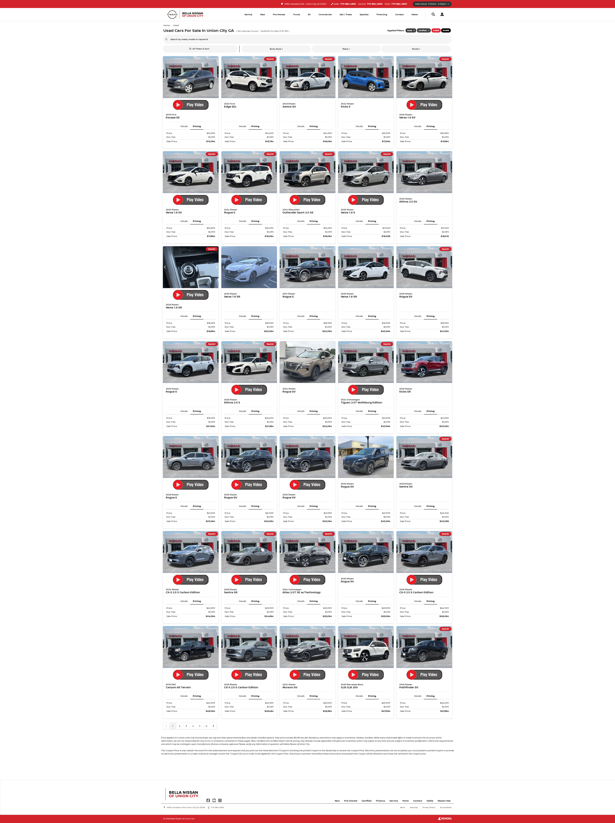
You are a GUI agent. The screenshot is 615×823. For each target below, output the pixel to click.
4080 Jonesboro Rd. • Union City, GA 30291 (305, 4)
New (262, 14)
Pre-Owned (279, 14)
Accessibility (446, 807)
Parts (405, 800)
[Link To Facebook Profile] (208, 800)
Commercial (325, 14)
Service (394, 800)
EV (309, 14)
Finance (380, 800)
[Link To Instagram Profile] (219, 800)
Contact (399, 14)
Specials (364, 14)
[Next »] (213, 726)
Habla (414, 14)
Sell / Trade (346, 14)
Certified (366, 800)
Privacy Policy (428, 807)
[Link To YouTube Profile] (214, 800)
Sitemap (414, 807)
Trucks (296, 14)
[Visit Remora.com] (445, 819)
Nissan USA (444, 800)
